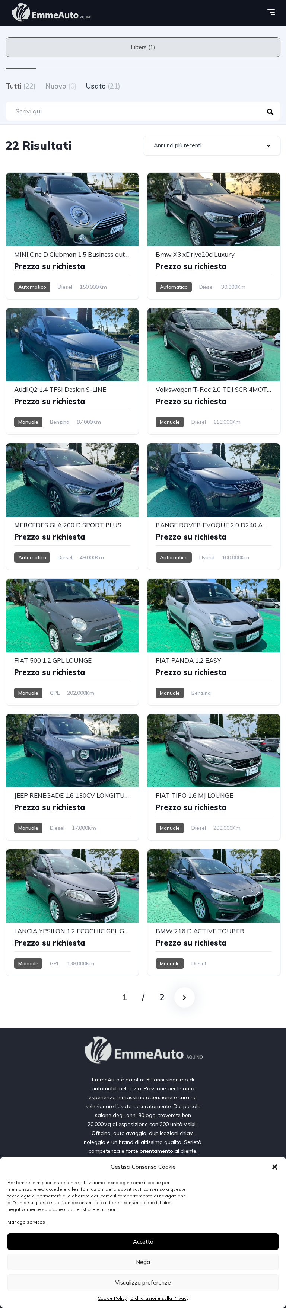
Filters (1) (143, 47)
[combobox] (211, 146)
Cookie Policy (112, 1298)
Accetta (143, 1241)
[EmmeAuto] (51, 13)
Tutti (21, 85)
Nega (143, 1262)
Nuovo (61, 85)
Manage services (26, 1222)
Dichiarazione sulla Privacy (159, 1298)
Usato (103, 85)
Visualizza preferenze (143, 1282)
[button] (275, 1167)
